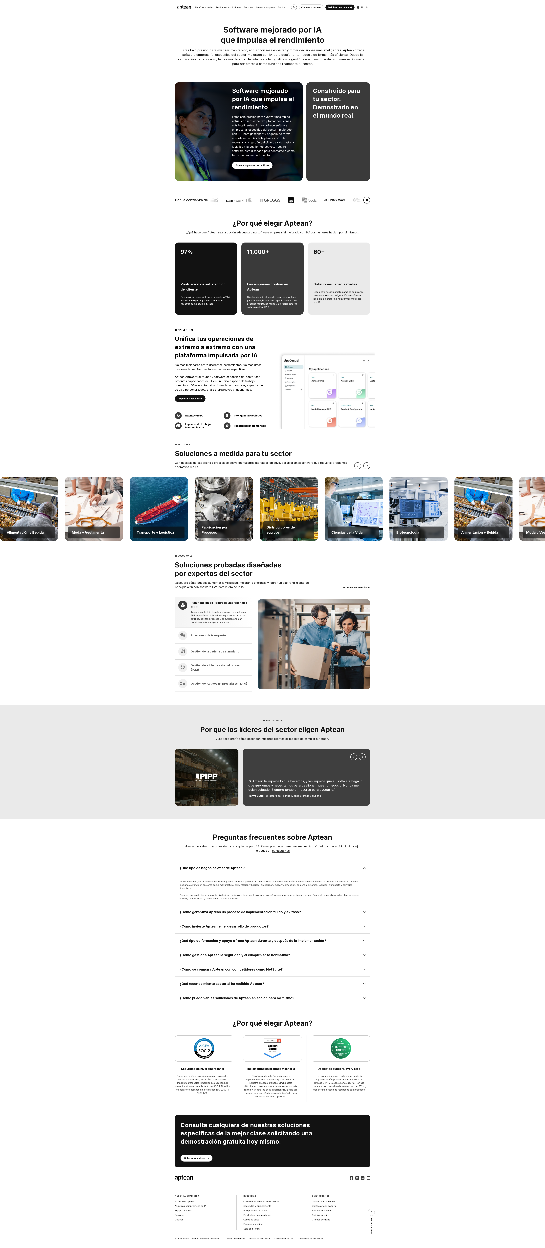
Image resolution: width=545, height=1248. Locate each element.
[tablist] (213, 644)
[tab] (213, 612)
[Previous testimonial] (353, 756)
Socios (281, 7)
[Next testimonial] (362, 756)
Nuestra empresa (265, 7)
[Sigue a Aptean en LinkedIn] (362, 1178)
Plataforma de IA (203, 7)
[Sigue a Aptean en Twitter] (357, 1178)
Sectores (248, 7)
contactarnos (281, 850)
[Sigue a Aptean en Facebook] (351, 1178)
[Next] (366, 465)
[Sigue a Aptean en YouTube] (368, 1178)
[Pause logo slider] (366, 200)
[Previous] (357, 465)
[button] (29, 509)
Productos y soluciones (228, 7)
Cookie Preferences (235, 1238)
